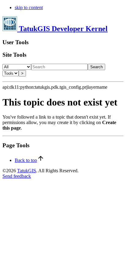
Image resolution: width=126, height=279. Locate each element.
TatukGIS (26, 170)
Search (96, 67)
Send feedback (16, 176)
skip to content (29, 7)
